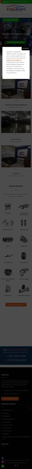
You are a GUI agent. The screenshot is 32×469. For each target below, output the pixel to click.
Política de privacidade (12, 60)
